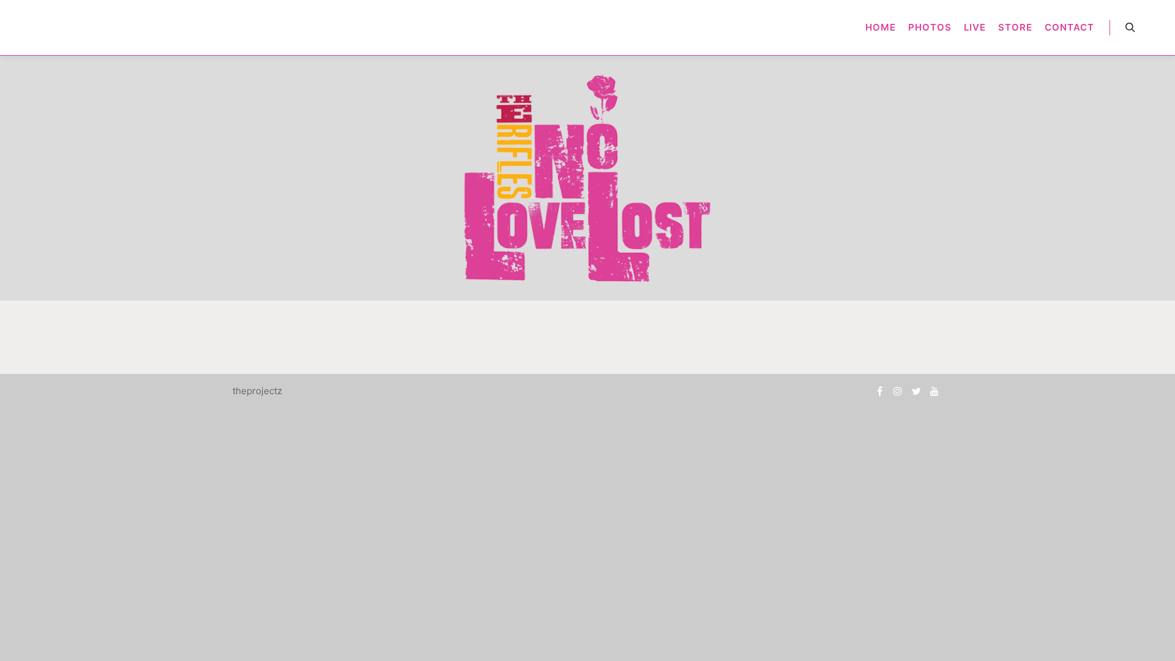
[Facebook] (879, 391)
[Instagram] (898, 391)
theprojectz (257, 391)
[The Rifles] (25, 27)
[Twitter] (916, 391)
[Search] (1130, 27)
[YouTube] (934, 391)
